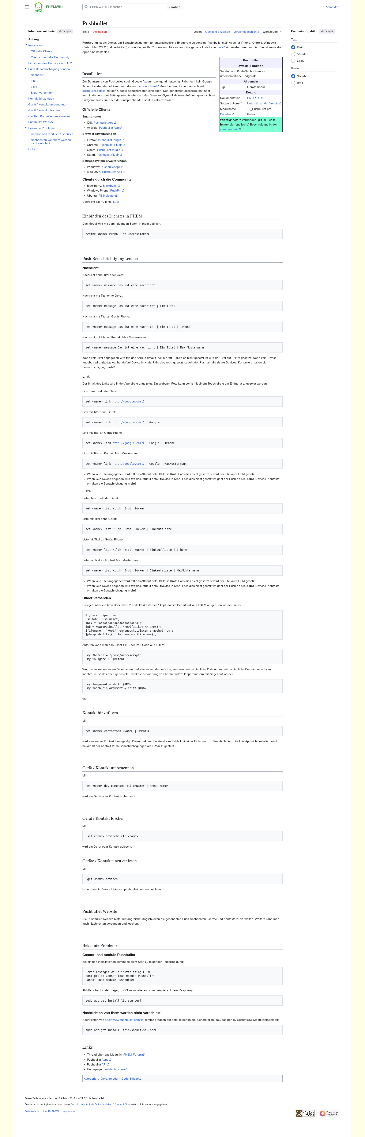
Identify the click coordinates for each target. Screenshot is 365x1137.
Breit (300, 82)
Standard (303, 53)
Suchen (174, 7)
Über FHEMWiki (51, 1111)
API (104, 1064)
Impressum (69, 1111)
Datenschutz (32, 1111)
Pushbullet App (103, 122)
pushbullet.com (92, 90)
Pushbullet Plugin (109, 140)
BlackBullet (110, 185)
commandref (228, 129)
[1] (115, 201)
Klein (300, 47)
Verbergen (65, 31)
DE (259, 98)
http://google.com (127, 401)
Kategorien (91, 1078)
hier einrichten (146, 86)
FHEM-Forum (132, 1054)
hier (219, 47)
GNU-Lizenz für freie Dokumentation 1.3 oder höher (100, 1104)
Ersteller (225, 114)
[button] (27, 7)
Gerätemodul (109, 1078)
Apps (105, 1059)
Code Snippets (131, 1078)
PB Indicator (106, 195)
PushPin (115, 190)
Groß (300, 60)
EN (249, 98)
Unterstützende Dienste (263, 103)
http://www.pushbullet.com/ (123, 1019)
